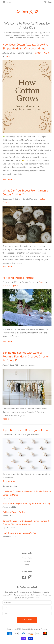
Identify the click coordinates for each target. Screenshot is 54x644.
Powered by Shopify (39, 629)
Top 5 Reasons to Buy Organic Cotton (26, 430)
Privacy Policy (27, 558)
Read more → (9, 179)
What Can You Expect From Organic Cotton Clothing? (27, 503)
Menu (8, 2)
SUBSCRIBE (27, 619)
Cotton (38, 53)
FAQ (27, 564)
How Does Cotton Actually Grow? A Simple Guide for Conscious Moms (25, 46)
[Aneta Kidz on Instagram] (30, 578)
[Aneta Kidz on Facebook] (24, 578)
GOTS (47, 53)
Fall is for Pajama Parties (18, 278)
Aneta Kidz (27, 12)
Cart (49, 2)
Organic (8, 56)
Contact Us (27, 561)
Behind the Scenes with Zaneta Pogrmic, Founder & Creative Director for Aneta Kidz (26, 356)
